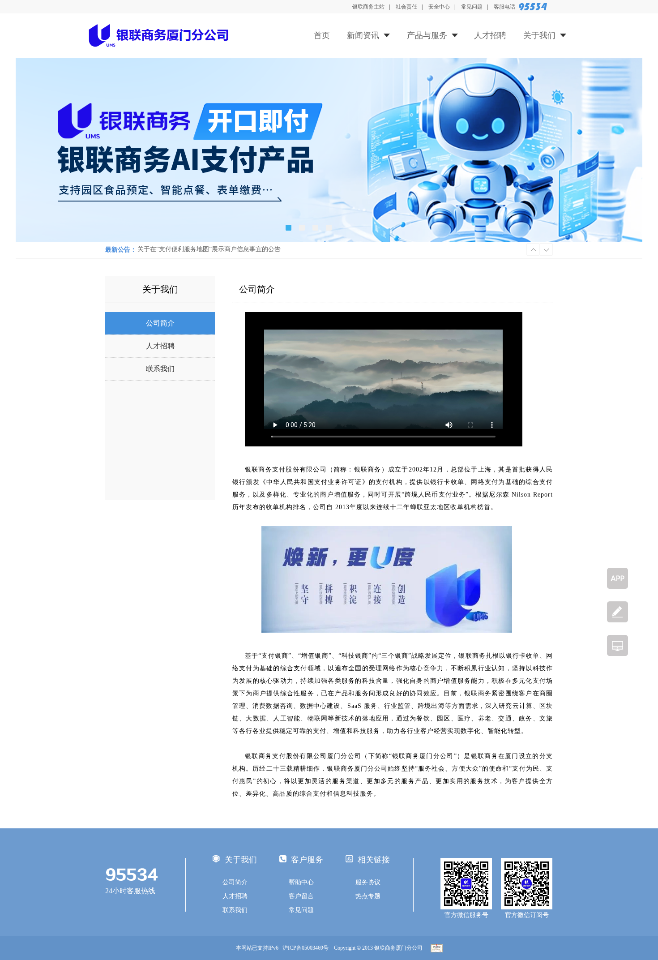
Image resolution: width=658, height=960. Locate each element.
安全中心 (439, 7)
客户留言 (301, 896)
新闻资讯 (363, 35)
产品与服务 (427, 35)
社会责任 (406, 7)
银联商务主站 (368, 7)
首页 (322, 35)
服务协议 (367, 882)
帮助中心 (301, 882)
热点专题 (367, 896)
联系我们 (160, 369)
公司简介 (160, 323)
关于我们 (539, 35)
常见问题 (472, 7)
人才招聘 (490, 35)
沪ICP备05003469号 (307, 948)
